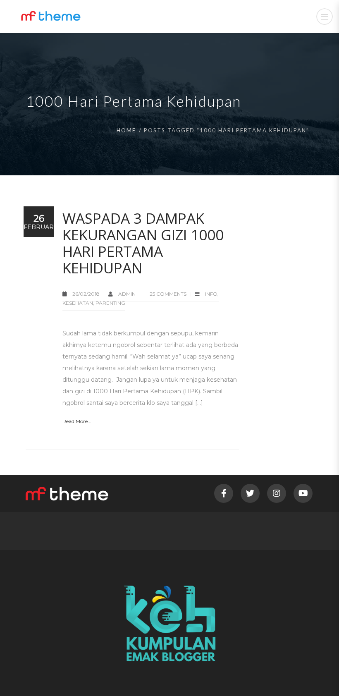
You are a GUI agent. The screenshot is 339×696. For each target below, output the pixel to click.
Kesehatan (77, 303)
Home (126, 130)
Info (211, 294)
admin (127, 294)
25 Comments (168, 294)
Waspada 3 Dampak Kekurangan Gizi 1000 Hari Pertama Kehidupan (143, 242)
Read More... (76, 421)
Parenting (110, 303)
